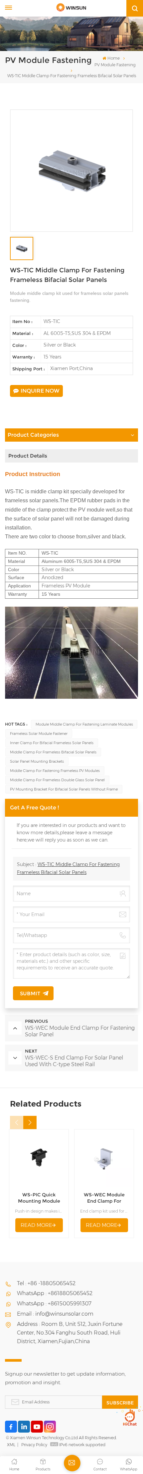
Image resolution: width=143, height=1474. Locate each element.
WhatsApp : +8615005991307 (54, 1303)
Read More (36, 1225)
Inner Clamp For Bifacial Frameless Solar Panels (51, 742)
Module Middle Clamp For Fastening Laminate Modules (84, 724)
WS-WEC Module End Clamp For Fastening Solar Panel (104, 1198)
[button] (30, 1122)
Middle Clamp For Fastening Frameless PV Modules (55, 770)
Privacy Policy (34, 1444)
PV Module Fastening (115, 64)
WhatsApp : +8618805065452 (54, 1293)
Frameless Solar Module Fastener (39, 733)
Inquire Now (40, 391)
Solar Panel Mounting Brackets (37, 761)
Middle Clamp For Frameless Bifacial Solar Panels (53, 752)
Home (113, 58)
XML (11, 1444)
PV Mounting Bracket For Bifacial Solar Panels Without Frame (64, 789)
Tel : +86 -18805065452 (46, 1283)
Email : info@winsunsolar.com (55, 1314)
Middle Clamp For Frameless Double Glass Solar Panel (57, 780)
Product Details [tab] (27, 456)
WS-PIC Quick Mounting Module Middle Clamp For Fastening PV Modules (39, 1198)
